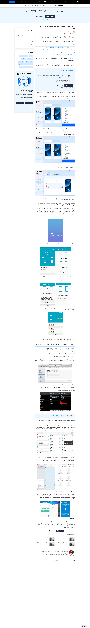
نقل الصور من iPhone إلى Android (57, 415)
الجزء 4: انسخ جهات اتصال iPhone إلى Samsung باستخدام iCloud (62, 54)
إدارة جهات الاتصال (22, 64)
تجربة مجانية (51, 16)
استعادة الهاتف (30, 58)
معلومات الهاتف (29, 64)
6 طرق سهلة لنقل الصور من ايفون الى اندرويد (25, 35)
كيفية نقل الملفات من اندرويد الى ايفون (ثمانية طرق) (25, 44)
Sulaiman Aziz (64, 550)
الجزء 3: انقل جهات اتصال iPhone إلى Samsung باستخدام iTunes (63, 52)
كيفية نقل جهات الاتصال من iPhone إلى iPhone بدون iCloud (25, 38)
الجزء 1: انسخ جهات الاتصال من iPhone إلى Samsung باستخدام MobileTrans (60, 47)
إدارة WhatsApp (21, 61)
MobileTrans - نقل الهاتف (42, 64)
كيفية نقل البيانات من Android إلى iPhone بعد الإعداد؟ (25, 41)
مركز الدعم (36, 5)
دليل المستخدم (43, 5)
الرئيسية (73, 560)
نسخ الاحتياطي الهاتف (29, 61)
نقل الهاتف (68, 560)
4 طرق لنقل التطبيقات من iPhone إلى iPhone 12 (25, 33)
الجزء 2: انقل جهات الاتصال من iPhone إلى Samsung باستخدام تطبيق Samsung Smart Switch (57, 49)
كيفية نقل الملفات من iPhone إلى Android (26, 46)
